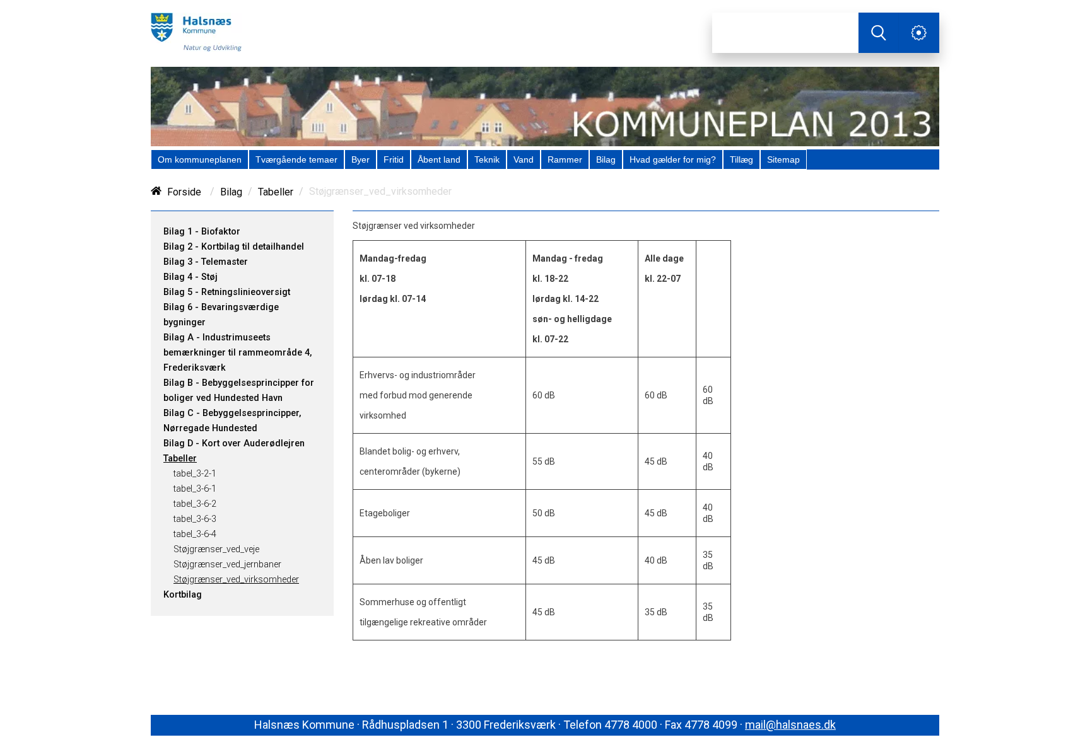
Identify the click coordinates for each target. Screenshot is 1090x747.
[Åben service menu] (919, 33)
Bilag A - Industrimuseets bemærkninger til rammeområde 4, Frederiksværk (237, 352)
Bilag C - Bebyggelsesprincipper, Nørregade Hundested (232, 421)
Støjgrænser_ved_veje (216, 549)
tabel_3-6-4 (194, 534)
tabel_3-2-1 (194, 473)
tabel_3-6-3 (194, 519)
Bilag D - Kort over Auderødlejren (234, 443)
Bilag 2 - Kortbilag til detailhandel (233, 246)
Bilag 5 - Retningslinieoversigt (226, 292)
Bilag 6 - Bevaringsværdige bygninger (221, 315)
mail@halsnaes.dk (790, 724)
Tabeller (275, 192)
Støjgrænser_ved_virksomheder (236, 579)
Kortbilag (182, 594)
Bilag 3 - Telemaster (205, 262)
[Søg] (879, 33)
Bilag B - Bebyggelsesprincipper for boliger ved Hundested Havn (238, 390)
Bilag (231, 192)
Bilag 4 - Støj (190, 277)
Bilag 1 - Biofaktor (201, 231)
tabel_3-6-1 (194, 489)
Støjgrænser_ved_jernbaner (227, 564)
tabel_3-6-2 (194, 504)
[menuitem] (199, 159)
